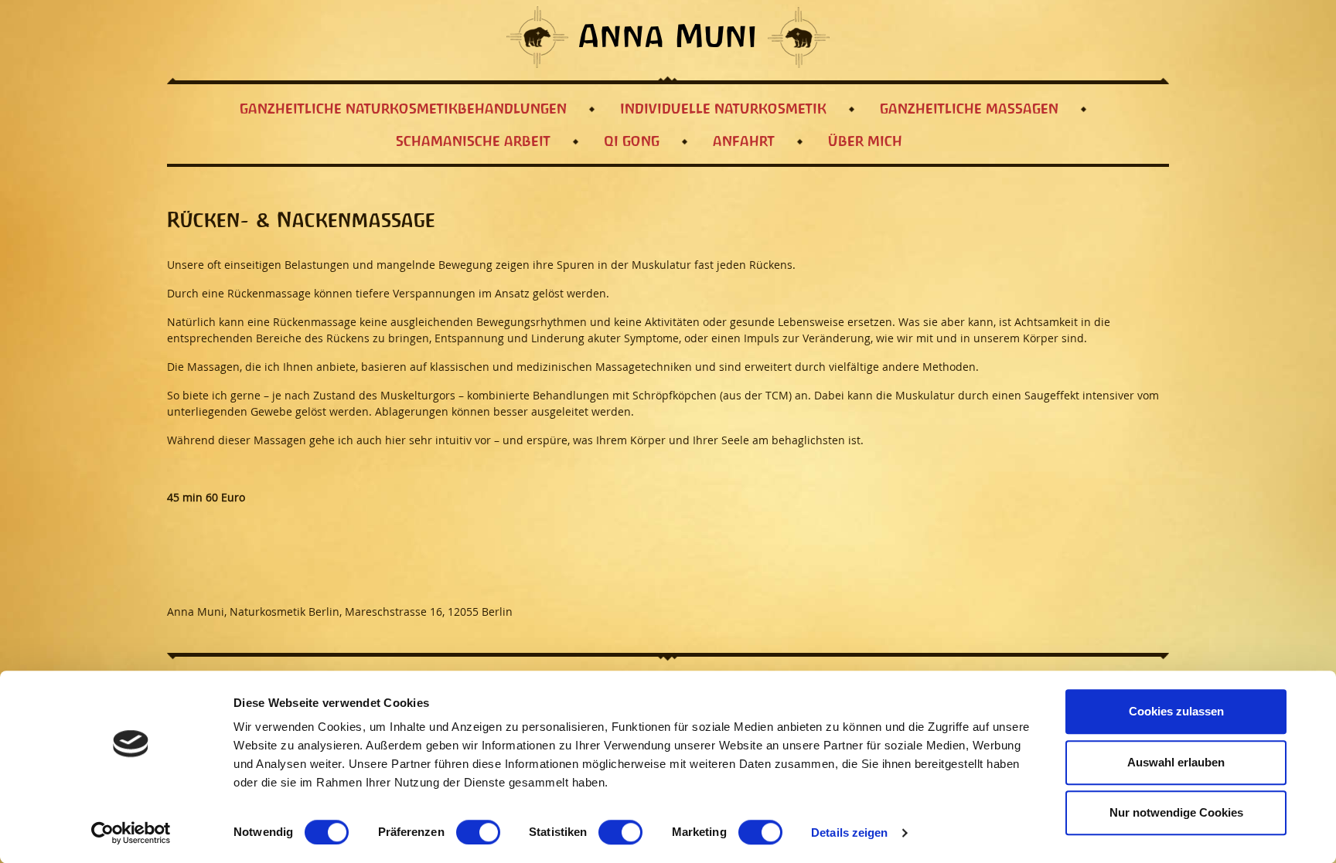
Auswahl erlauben (1176, 762)
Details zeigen (849, 832)
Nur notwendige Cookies (1176, 812)
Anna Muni (668, 38)
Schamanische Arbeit (473, 141)
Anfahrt (744, 141)
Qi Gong (631, 141)
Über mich (865, 141)
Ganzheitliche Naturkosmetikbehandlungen (403, 109)
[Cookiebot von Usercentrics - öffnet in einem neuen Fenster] (131, 832)
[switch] (478, 832)
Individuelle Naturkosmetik (723, 109)
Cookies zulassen (1176, 711)
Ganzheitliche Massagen (969, 109)
